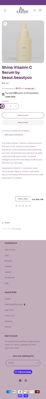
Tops (7, 255)
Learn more (10, 96)
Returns (8, 327)
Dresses (8, 266)
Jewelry (8, 272)
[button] (5, 10)
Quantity (5, 101)
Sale (6, 283)
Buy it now (23, 122)
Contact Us (9, 316)
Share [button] (7, 223)
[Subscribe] (37, 363)
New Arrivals (10, 250)
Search (8, 299)
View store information (13, 134)
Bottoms (8, 261)
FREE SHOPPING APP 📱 (15, 304)
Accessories (10, 278)
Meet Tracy (9, 310)
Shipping (8, 321)
